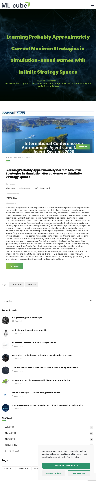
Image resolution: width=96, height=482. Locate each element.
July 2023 (48, 427)
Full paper (14, 266)
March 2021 (48, 439)
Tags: (4, 284)
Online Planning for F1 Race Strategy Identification (36, 392)
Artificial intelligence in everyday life (29, 330)
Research (51, 80)
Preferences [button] (79, 473)
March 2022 (48, 433)
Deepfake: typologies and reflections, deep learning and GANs (42, 355)
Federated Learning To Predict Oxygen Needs (34, 342)
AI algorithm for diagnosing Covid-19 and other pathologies (41, 380)
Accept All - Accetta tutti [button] (66, 465)
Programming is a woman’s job (27, 317)
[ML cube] (16, 4)
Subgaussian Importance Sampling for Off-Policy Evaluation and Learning (47, 405)
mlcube (29, 157)
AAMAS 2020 (16, 284)
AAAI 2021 (8, 468)
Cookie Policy (73, 457)
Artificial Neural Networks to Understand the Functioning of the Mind (45, 367)
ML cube (41, 80)
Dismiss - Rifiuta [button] (53, 473)
